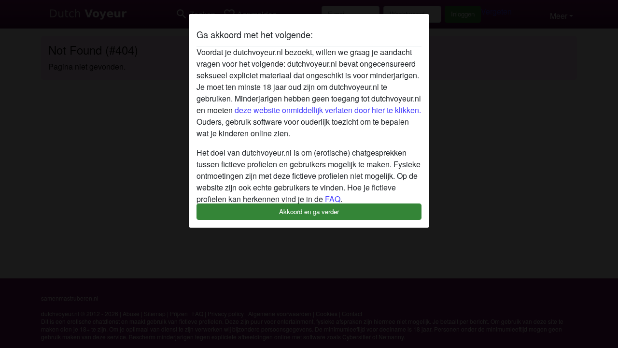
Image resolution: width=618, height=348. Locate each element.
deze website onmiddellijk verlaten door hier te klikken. (328, 110)
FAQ (332, 198)
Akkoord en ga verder (309, 211)
